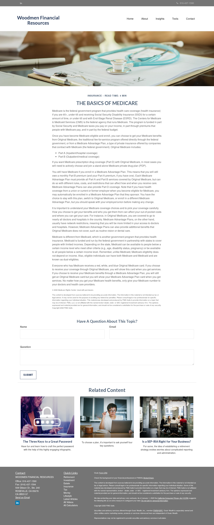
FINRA (155, 510)
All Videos (68, 502)
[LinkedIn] (21, 3)
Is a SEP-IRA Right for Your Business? (166, 441)
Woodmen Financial (38, 17)
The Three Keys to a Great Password (47, 441)
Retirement (69, 477)
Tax (65, 489)
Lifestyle (68, 495)
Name (23, 326)
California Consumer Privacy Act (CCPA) (173, 498)
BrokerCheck (149, 478)
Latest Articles (71, 499)
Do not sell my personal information (154, 500)
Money (67, 492)
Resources (38, 22)
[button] (144, 18)
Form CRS (103, 472)
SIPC (161, 510)
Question (25, 347)
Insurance (68, 486)
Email (112, 326)
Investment (69, 480)
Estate (67, 483)
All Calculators (71, 505)
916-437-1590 (187, 3)
